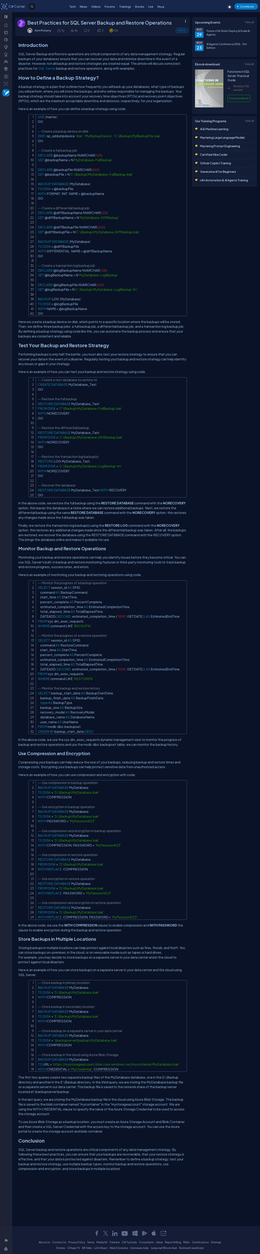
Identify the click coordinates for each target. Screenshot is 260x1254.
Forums (110, 6)
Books (139, 6)
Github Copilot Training (215, 163)
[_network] (6, 61)
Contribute (247, 6)
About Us (44, 1242)
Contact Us (59, 1242)
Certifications (200, 1242)
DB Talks (87, 1248)
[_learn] (6, 46)
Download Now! (239, 98)
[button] (99, 30)
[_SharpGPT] (6, 83)
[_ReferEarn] (6, 68)
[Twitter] (105, 1233)
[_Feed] (6, 25)
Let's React (101, 1248)
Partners (115, 1242)
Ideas (159, 1242)
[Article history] (59, 30)
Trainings (125, 6)
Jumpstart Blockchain (164, 1248)
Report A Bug (173, 1242)
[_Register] (6, 1240)
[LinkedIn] (114, 1233)
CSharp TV (73, 1248)
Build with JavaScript (191, 1248)
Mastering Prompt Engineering (220, 146)
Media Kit (102, 1242)
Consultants (146, 1242)
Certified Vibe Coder (214, 154)
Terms (90, 1242)
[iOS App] (153, 1233)
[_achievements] (6, 54)
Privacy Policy (76, 1242)
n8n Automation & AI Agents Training (224, 180)
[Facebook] (96, 1233)
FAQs (186, 1242)
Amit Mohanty (43, 30)
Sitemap (216, 1242)
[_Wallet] (6, 39)
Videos (96, 6)
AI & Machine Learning (214, 129)
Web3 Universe (119, 1248)
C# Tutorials (129, 1242)
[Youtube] (124, 1233)
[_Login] (6, 1248)
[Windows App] (135, 1233)
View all (249, 22)
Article (182, 30)
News (83, 6)
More (160, 7)
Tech (72, 6)
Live (150, 6)
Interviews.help (139, 1248)
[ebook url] (209, 107)
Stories (60, 1248)
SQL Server (46, 68)
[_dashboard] (6, 32)
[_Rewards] (6, 76)
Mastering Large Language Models (222, 137)
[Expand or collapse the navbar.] (6, 16)
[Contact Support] (163, 1233)
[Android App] (144, 1233)
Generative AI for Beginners (218, 171)
